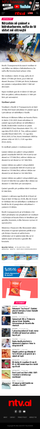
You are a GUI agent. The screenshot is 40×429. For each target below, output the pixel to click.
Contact (12, 417)
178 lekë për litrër (23, 247)
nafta (13, 249)
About (5, 417)
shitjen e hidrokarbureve (27, 249)
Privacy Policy (22, 417)
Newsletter (33, 417)
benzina (6, 249)
